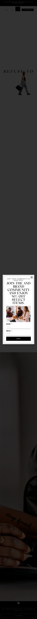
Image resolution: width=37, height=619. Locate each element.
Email (8, 331)
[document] (18, 309)
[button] (31, 277)
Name (8, 324)
